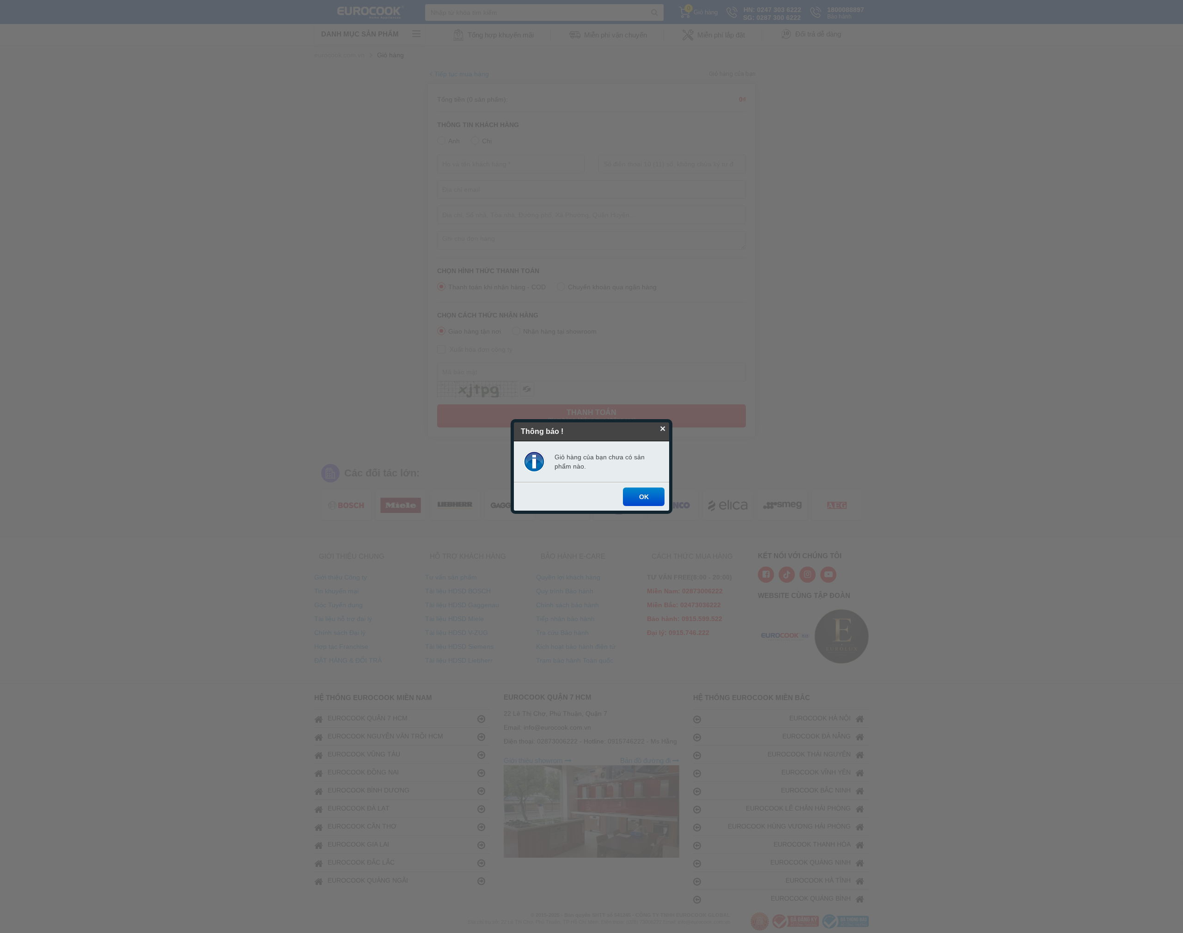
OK (644, 496)
